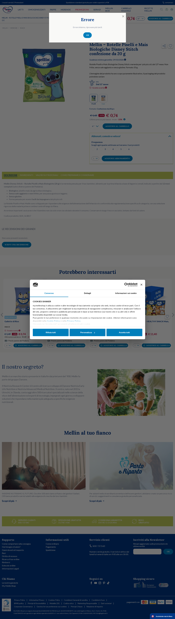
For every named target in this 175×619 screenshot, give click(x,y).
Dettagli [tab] (87, 293)
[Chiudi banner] (141, 285)
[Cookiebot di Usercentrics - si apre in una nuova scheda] (126, 285)
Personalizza (86, 332)
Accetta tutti (124, 332)
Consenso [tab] (49, 293)
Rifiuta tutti (51, 332)
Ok (87, 35)
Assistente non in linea (164, 616)
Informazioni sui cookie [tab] (125, 293)
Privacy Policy (74, 321)
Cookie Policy (53, 321)
